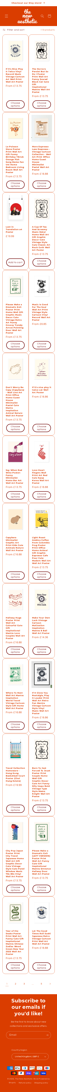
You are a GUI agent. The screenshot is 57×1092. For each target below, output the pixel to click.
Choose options (15, 104)
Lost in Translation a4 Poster (14, 229)
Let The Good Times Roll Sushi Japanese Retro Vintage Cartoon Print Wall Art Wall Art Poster (41, 937)
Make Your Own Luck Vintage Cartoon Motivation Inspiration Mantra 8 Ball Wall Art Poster (41, 625)
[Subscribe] (47, 1035)
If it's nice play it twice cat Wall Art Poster (41, 390)
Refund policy (25, 1083)
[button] (6, 16)
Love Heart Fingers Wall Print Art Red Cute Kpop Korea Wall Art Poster (40, 476)
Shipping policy (41, 1083)
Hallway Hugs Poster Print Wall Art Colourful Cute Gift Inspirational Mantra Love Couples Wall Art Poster (15, 628)
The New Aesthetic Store (26, 1079)
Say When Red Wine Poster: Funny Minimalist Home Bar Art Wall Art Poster (14, 476)
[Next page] (50, 983)
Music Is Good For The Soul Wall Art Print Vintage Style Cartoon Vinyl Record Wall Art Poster (41, 312)
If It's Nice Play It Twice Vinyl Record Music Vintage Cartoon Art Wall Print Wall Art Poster (15, 75)
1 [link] (7, 984)
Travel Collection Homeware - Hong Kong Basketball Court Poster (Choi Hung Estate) (15, 774)
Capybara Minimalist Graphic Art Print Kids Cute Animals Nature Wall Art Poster (15, 544)
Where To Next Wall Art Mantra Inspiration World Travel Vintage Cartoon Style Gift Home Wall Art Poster (15, 701)
